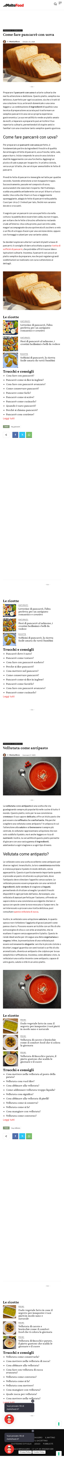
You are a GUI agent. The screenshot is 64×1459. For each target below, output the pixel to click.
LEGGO (37, 1444)
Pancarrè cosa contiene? (20, 414)
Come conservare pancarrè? (22, 388)
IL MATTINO (50, 1437)
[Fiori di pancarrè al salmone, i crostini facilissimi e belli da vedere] (10, 343)
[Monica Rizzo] (5, 41)
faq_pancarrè (15, 426)
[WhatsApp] (29, 435)
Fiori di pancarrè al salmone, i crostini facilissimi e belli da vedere (40, 343)
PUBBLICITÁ (48, 1444)
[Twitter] (22, 435)
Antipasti (25, 321)
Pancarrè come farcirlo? (20, 683)
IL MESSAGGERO (35, 1437)
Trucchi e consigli (13, 30)
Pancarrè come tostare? (20, 657)
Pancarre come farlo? (18, 392)
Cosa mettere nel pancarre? (22, 670)
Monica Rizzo (14, 41)
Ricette (24, 354)
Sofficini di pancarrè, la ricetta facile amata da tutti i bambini (37, 359)
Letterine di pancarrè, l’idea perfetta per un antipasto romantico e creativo (36, 327)
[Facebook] (15, 435)
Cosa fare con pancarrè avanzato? (26, 384)
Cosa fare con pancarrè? (20, 375)
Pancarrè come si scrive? (20, 397)
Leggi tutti (9, 418)
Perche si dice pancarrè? (20, 666)
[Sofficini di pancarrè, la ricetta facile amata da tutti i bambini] (10, 360)
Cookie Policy (38, 1452)
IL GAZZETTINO (41, 1440)
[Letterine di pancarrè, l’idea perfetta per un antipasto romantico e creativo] (10, 327)
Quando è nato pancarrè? (21, 405)
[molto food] (13, 5)
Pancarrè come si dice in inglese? (25, 379)
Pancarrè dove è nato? (19, 653)
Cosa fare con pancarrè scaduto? (25, 662)
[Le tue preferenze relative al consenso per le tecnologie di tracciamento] (59, 1454)
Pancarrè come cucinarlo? (21, 401)
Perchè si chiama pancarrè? (22, 410)
